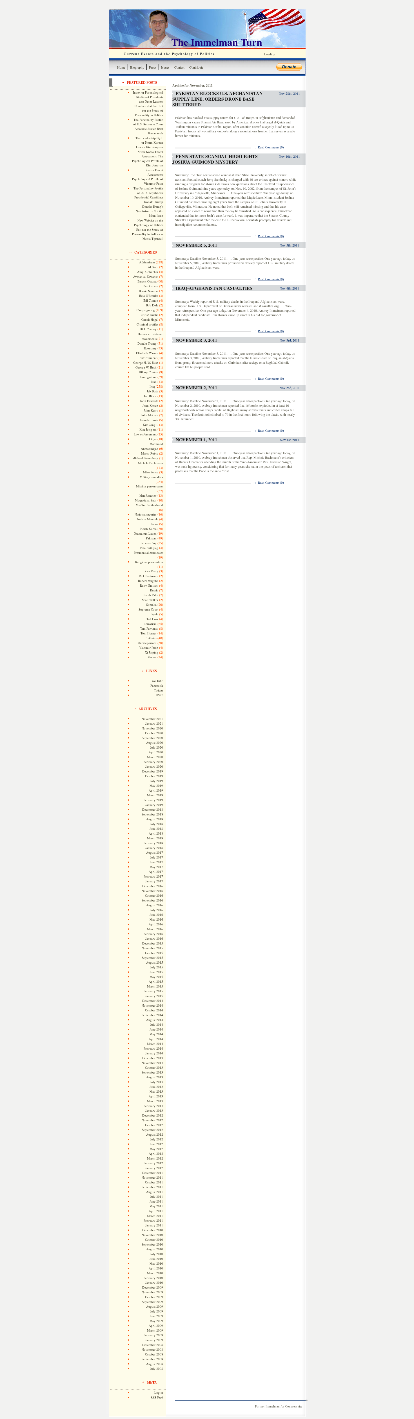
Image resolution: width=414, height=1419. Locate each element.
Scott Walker (150, 600)
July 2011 (156, 1196)
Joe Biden (150, 396)
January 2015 (154, 996)
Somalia (151, 604)
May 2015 (156, 977)
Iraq (152, 386)
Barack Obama (147, 281)
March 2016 (155, 929)
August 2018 (154, 819)
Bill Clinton (150, 300)
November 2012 (152, 1120)
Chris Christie (149, 315)
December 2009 (152, 1287)
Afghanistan (147, 262)
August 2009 (154, 1306)
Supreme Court (148, 609)
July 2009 (156, 1311)
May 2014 (156, 1034)
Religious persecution (149, 562)
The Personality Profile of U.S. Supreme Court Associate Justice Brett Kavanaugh (148, 126)
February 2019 (153, 800)
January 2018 (154, 848)
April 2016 (156, 924)
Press (152, 67)
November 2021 (152, 719)
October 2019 (154, 776)
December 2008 (152, 1345)
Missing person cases (149, 486)
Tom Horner (149, 633)
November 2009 (152, 1292)
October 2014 (154, 1010)
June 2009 (156, 1316)
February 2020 (153, 762)
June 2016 (156, 914)
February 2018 (153, 843)
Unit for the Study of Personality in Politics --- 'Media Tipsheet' (147, 234)
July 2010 (156, 1254)
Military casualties (151, 477)
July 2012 (156, 1139)
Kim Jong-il (150, 424)
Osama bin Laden (145, 533)
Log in (158, 1392)
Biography (137, 67)
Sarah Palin (151, 595)
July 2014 (156, 1024)
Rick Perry (151, 571)
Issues (165, 67)
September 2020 (152, 738)
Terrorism (150, 624)
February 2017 (153, 876)
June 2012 (156, 1144)
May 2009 (156, 1321)
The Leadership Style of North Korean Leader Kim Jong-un (149, 142)
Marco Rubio (149, 453)
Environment (148, 358)
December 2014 (152, 1000)
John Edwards (149, 401)
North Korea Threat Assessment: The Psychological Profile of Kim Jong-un (147, 158)
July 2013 (156, 1082)
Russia (154, 590)
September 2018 (152, 814)
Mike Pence (150, 472)
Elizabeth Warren (147, 353)
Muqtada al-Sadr (146, 500)
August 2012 (154, 1134)
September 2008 (152, 1359)
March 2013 (155, 1101)
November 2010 (152, 1235)
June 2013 (156, 1086)
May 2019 (156, 785)
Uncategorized (147, 643)
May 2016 (156, 919)
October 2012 (154, 1125)
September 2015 (152, 957)
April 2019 (156, 790)
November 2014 (152, 1005)
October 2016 (154, 895)
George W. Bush (146, 367)
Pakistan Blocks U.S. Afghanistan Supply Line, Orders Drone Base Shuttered (217, 99)
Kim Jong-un (148, 429)
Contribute (196, 67)
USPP (159, 695)
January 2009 (154, 1340)
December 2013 (152, 1058)
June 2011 (156, 1201)
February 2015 (153, 991)
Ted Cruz (152, 619)
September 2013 (152, 1072)
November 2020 (152, 728)
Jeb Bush (152, 391)
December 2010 (152, 1230)
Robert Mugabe (148, 581)
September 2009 (152, 1302)
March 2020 (155, 757)
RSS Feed (157, 1397)
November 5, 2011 (196, 245)
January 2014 (154, 1053)
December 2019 (152, 771)
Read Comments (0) (271, 147)
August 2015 (154, 962)
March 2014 (155, 1043)
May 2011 (156, 1206)
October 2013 (154, 1067)
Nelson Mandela (147, 519)
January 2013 (154, 1110)
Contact (179, 67)
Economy (150, 348)
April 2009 (156, 1325)
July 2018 (156, 824)
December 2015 (152, 943)
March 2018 (155, 838)
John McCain (149, 415)
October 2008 (154, 1354)
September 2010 (152, 1244)
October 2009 (154, 1297)
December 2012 (152, 1115)
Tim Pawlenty (149, 628)
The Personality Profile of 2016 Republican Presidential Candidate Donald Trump (148, 195)
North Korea (148, 529)
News (154, 524)
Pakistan (151, 538)
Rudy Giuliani (149, 585)
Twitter (158, 690)
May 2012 (156, 1149)
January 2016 (154, 938)
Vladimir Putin (148, 647)
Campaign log (146, 310)
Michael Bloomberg (145, 458)
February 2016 (153, 934)
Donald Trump (147, 343)
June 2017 (156, 862)
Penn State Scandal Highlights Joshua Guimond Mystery (215, 159)
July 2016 (156, 910)
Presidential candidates (148, 552)
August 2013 (154, 1077)
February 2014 (153, 1048)
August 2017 (154, 852)
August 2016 (154, 905)
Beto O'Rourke (148, 295)
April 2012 (156, 1153)
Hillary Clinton (148, 372)
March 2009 (155, 1330)
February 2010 (153, 1278)
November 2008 (152, 1349)
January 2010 (154, 1282)
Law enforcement (145, 434)
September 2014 (152, 1015)
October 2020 (154, 733)
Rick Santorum (148, 576)
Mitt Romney (148, 495)
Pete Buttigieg (149, 548)
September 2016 (152, 900)
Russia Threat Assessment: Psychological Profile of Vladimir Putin (147, 177)
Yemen (152, 657)
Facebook (156, 685)
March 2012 (155, 1158)
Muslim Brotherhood (149, 505)
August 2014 (154, 1020)
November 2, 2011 (196, 387)
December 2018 (152, 809)
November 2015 (152, 948)
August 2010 (154, 1249)
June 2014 (156, 1029)
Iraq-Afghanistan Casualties (214, 288)
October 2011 (154, 1182)
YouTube (157, 681)
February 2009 (153, 1335)
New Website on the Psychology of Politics (148, 222)
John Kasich (150, 405)
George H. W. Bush (145, 362)
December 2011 (152, 1173)
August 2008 (154, 1364)
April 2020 (156, 752)
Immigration (148, 377)
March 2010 (155, 1273)
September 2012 (152, 1129)
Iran (154, 381)
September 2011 (152, 1187)
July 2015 (156, 967)
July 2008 (156, 1368)
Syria (155, 614)
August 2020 (154, 742)
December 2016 (152, 886)
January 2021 (154, 723)
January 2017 (154, 881)
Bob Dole (152, 305)
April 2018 (156, 833)
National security (146, 514)
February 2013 (153, 1106)
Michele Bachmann (150, 463)
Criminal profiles (147, 324)
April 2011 (156, 1211)
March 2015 (155, 986)
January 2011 (154, 1225)
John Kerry (151, 410)
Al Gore (153, 267)
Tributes (151, 638)
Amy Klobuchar (147, 272)
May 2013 (156, 1091)
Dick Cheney (148, 329)
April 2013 (156, 1096)
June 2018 (156, 828)
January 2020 (154, 766)
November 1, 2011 (196, 439)
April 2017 (156, 871)
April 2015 (156, 981)
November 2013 (152, 1063)
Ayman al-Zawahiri (145, 276)
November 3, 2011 (196, 340)
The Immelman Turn (216, 42)
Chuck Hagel (149, 319)
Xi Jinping (151, 652)
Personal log (149, 543)
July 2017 (156, 857)
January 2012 (154, 1168)
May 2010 (156, 1263)
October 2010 (154, 1239)
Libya (153, 439)
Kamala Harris (149, 420)
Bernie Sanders (148, 291)
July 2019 (156, 781)
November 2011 (152, 1177)
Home (121, 67)
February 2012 (153, 1163)
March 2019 (155, 795)
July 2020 (156, 747)
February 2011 (153, 1220)
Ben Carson (150, 286)
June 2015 (156, 972)
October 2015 (154, 953)
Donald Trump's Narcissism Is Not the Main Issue (149, 211)
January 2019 (154, 805)
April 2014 (156, 1039)
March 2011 (155, 1216)
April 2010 (156, 1268)
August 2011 (154, 1192)
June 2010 (156, 1259)
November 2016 (152, 891)
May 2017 (156, 867)
